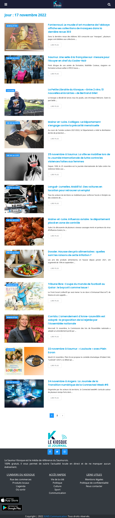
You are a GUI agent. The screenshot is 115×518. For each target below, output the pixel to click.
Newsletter (12, 26)
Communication (57, 492)
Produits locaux (20, 482)
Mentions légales (94, 479)
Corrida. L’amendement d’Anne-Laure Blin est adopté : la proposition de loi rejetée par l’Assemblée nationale (76, 320)
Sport (57, 489)
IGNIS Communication (55, 516)
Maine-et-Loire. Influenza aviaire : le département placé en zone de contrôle (79, 220)
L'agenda (20, 486)
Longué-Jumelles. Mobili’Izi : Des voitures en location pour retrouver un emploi (75, 188)
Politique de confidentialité (94, 482)
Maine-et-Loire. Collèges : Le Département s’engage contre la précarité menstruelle (74, 123)
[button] (50, 452)
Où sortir (21, 489)
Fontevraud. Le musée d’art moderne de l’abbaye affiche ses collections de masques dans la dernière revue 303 (79, 28)
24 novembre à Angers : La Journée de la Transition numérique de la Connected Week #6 (78, 382)
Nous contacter (94, 486)
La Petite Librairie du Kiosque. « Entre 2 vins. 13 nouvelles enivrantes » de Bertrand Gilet (76, 91)
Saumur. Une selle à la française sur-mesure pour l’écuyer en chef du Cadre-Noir (79, 58)
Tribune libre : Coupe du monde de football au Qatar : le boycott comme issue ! (76, 285)
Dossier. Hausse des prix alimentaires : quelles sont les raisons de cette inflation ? (76, 253)
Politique (57, 482)
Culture (10, 91)
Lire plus (55, 45)
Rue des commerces (20, 479)
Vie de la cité (13, 58)
